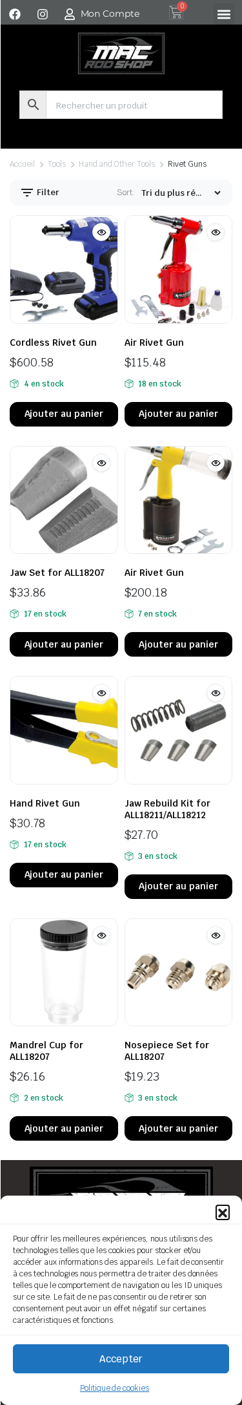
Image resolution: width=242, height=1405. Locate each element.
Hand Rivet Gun (45, 803)
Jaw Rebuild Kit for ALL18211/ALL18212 (167, 809)
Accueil (22, 164)
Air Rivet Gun (154, 342)
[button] (222, 1211)
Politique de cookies (114, 1388)
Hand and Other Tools (117, 164)
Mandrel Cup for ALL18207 (46, 1050)
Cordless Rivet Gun (53, 342)
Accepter (121, 1359)
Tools (57, 164)
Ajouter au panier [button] (64, 413)
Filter (47, 192)
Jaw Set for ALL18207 (57, 572)
